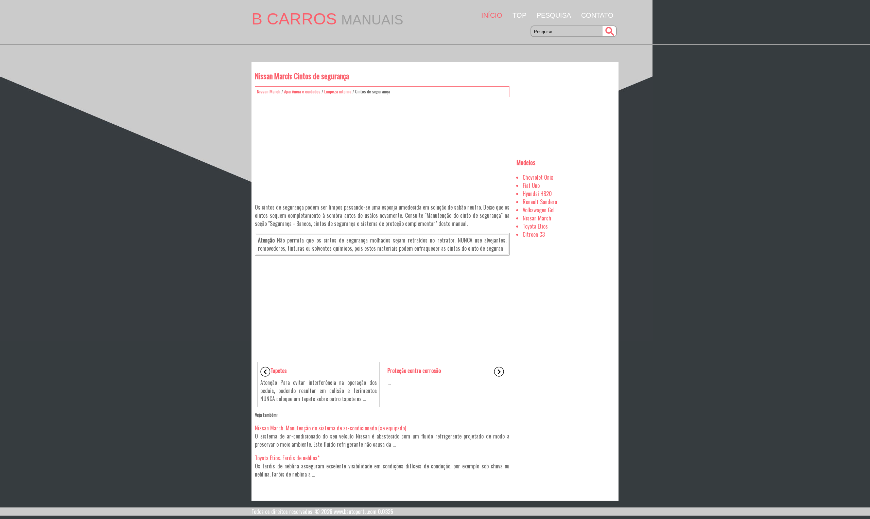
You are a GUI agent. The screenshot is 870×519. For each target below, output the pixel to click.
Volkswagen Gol (539, 210)
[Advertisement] (382, 147)
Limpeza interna (337, 91)
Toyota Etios (535, 226)
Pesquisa (554, 15)
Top (519, 15)
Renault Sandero (540, 202)
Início (491, 15)
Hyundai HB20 (537, 194)
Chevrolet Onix (538, 177)
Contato (597, 15)
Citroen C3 (534, 234)
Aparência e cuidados (302, 91)
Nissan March (268, 91)
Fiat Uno (531, 185)
